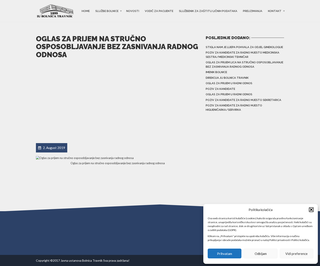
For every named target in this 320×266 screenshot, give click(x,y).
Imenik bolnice (216, 72)
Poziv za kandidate (220, 88)
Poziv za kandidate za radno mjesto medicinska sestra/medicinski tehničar (242, 55)
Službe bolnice (106, 11)
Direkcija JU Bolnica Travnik (227, 77)
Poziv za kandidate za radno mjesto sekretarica (243, 100)
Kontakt (274, 11)
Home (86, 11)
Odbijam (261, 254)
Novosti (132, 11)
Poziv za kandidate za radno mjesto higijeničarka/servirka (234, 107)
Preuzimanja (252, 11)
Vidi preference (296, 254)
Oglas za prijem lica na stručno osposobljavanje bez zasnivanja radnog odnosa (244, 64)
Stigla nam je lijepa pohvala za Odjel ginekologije (244, 47)
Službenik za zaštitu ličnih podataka (208, 11)
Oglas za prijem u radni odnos (229, 83)
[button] (311, 209)
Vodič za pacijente (159, 11)
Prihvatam (224, 254)
